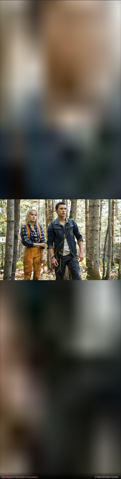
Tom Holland (33, 477)
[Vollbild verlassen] (118, 2)
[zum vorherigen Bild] (3, 239)
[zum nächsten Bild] (118, 239)
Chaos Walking (7, 477)
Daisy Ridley (20, 477)
